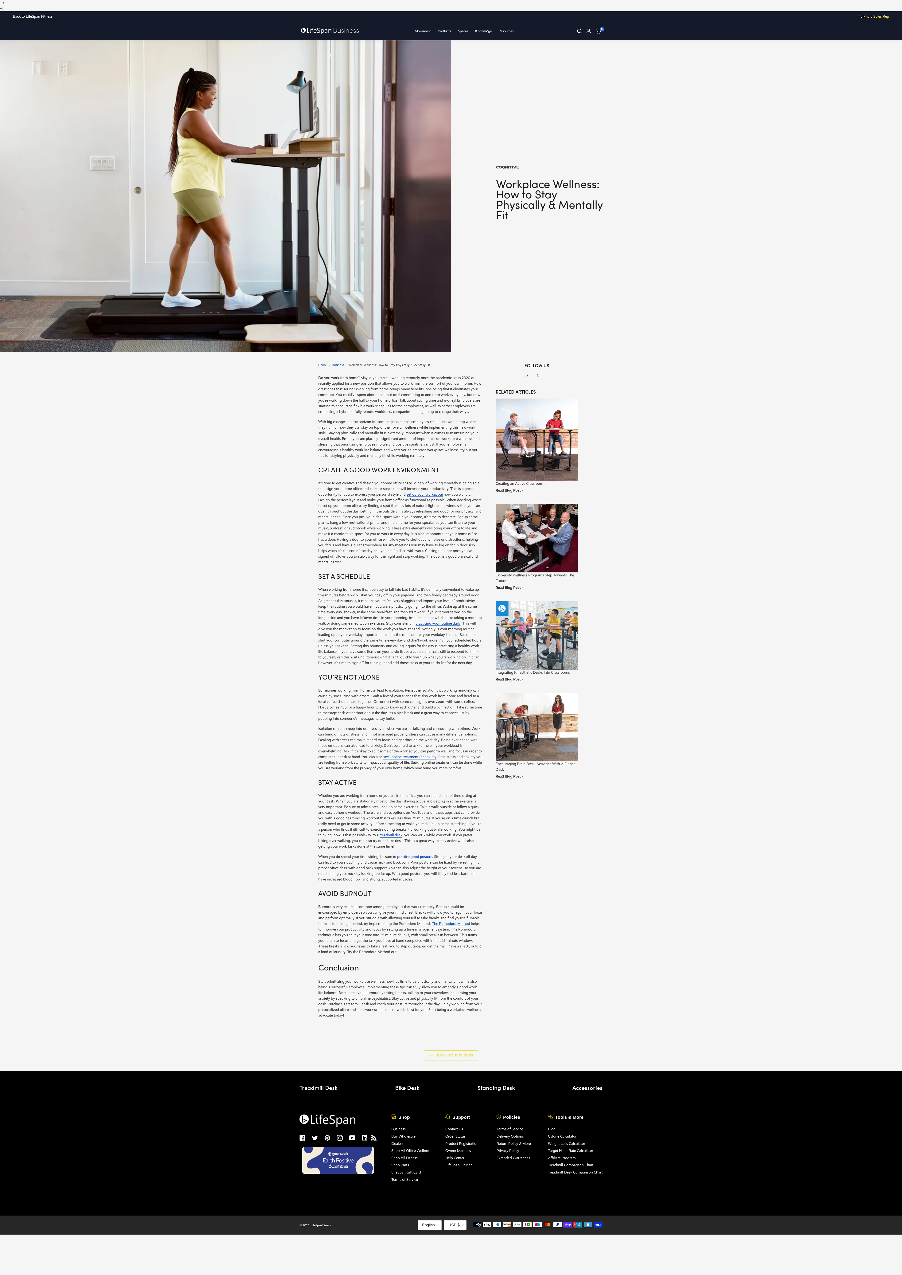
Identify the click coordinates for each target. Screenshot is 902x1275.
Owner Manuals (458, 1150)
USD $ (454, 1225)
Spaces (463, 31)
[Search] (579, 31)
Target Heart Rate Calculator (570, 1150)
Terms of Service (404, 1179)
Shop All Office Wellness (411, 1150)
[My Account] (588, 31)
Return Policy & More (514, 1143)
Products (444, 31)
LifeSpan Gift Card (406, 1172)
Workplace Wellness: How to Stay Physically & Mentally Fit (389, 365)
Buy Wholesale (403, 1136)
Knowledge (483, 31)
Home (322, 365)
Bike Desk (407, 1087)
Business (338, 365)
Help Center (454, 1158)
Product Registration (461, 1143)
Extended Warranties (513, 1158)
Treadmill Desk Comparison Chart (575, 1172)
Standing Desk (496, 1087)
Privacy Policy (508, 1150)
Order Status (455, 1136)
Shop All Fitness (404, 1158)
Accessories (587, 1087)
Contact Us (454, 1129)
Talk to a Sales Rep (874, 16)
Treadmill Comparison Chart (570, 1165)
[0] (597, 31)
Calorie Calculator (562, 1136)
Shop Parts (400, 1165)
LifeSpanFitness (321, 1225)
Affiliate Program (562, 1158)
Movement (423, 31)
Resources (506, 31)
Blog (552, 1129)
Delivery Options (510, 1136)
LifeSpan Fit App (459, 1165)
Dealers (397, 1143)
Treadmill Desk (318, 1087)
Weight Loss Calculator (566, 1143)
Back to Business (454, 1055)
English (428, 1225)
